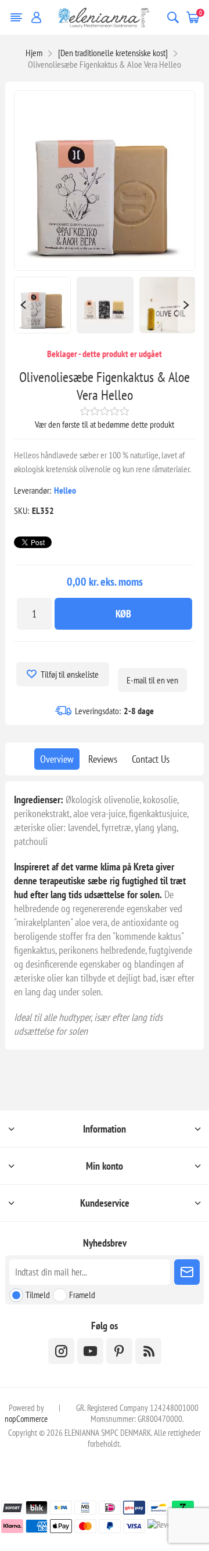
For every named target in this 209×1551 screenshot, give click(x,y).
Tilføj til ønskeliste (70, 674)
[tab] (57, 759)
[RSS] (148, 1351)
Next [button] (186, 305)
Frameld (82, 1294)
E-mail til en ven (152, 680)
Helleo (65, 490)
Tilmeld (38, 1294)
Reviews (102, 759)
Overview (57, 759)
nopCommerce (26, 1418)
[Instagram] (61, 1351)
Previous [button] (22, 305)
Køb (123, 613)
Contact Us (151, 759)
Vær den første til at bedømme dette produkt (104, 424)
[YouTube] (90, 1351)
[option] (42, 305)
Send (187, 1272)
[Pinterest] (119, 1351)
